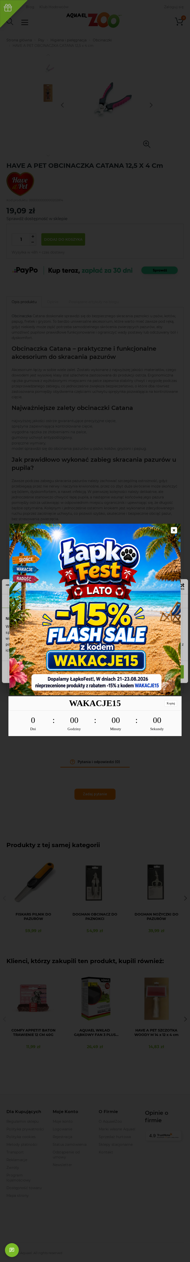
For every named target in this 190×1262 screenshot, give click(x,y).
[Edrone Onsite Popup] (95, 631)
